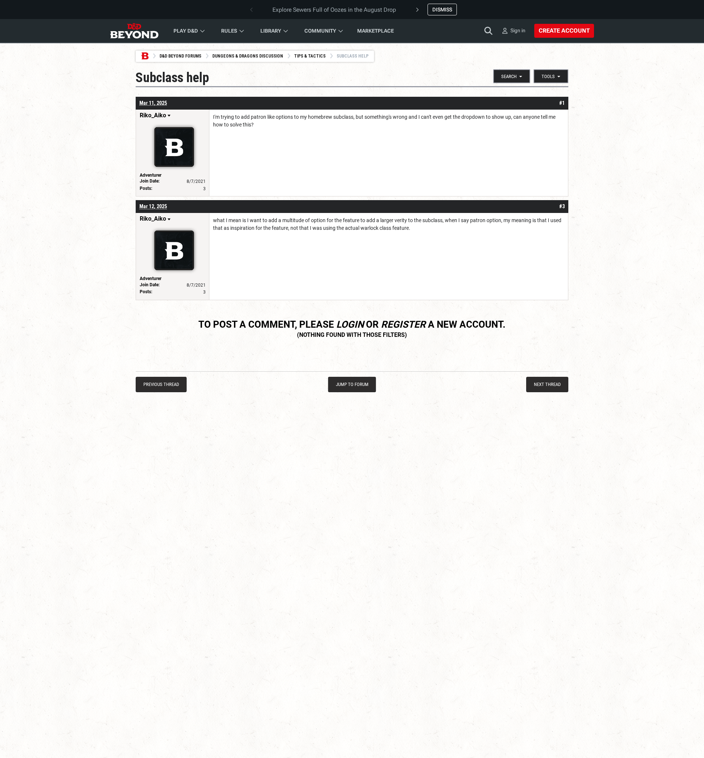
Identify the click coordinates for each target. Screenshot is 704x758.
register (403, 324)
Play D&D (185, 31)
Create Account (564, 30)
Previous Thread (161, 384)
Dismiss (442, 9)
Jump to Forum (352, 384)
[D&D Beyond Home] (134, 30)
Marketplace (375, 31)
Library (270, 31)
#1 (562, 103)
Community (320, 31)
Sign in (517, 30)
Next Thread (547, 384)
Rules (229, 31)
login (350, 324)
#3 (562, 206)
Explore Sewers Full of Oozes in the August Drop (334, 9)
